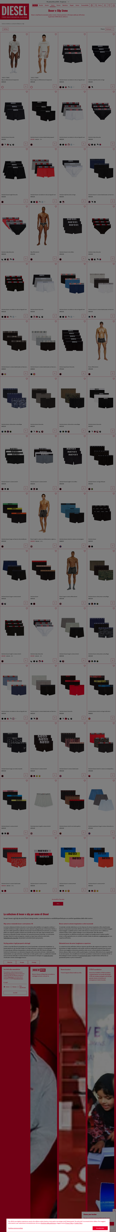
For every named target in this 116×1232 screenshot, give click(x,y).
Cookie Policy (78, 1223)
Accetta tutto (100, 1228)
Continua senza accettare (15, 1228)
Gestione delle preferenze (48, 1223)
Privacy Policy (69, 1223)
